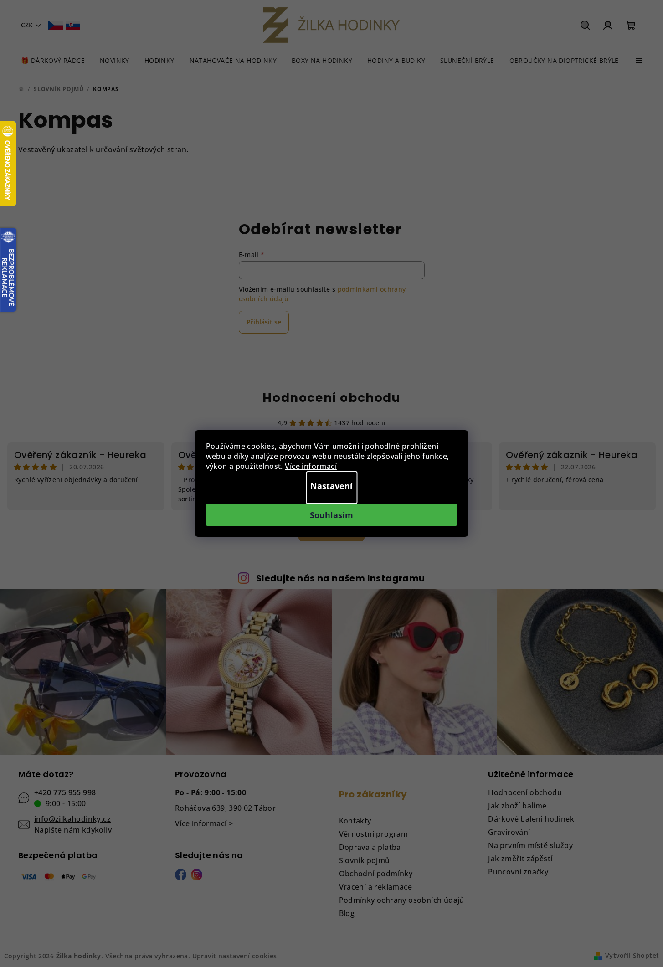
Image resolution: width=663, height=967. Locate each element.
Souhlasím (331, 514)
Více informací (311, 466)
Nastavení (331, 485)
